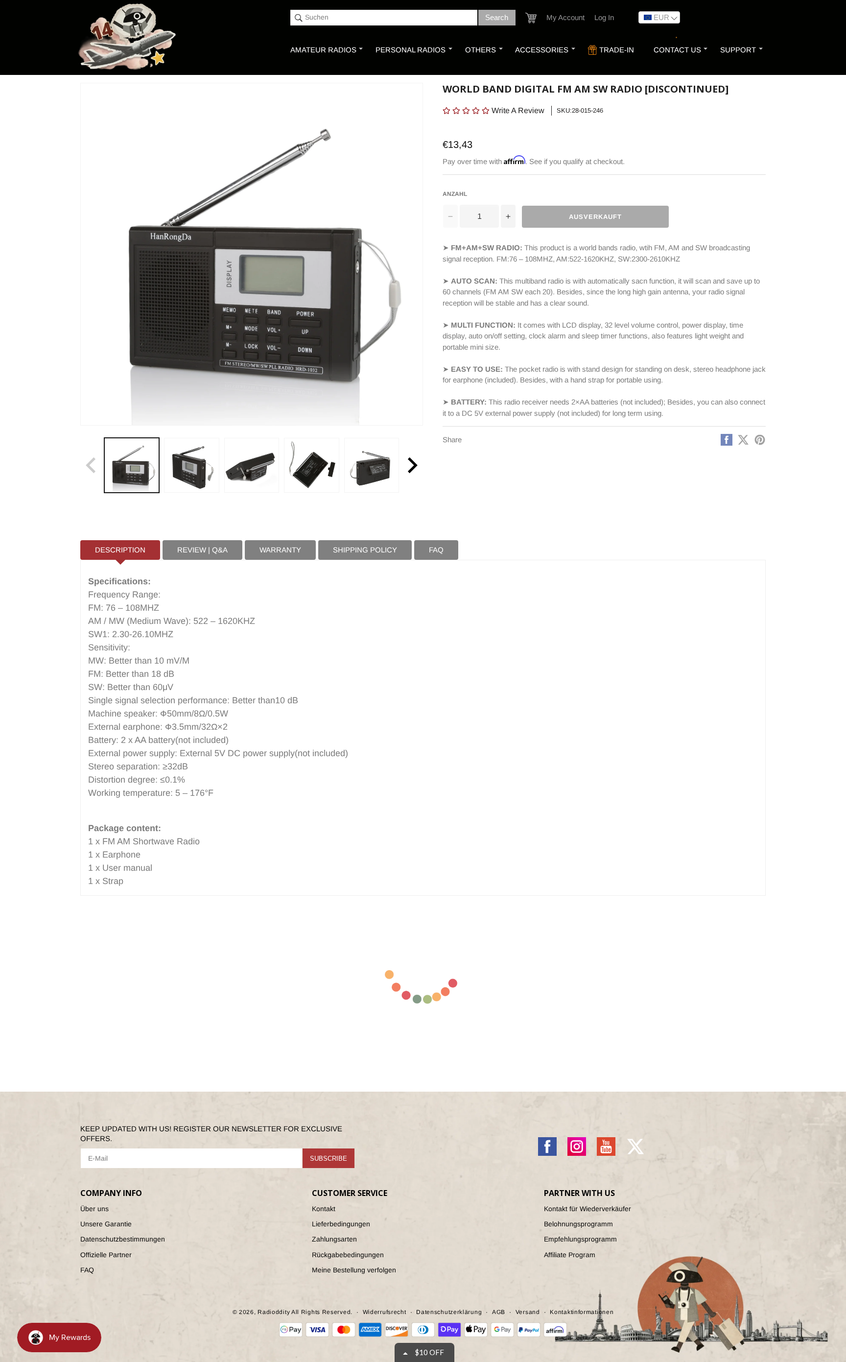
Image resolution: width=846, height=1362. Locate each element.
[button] (544, 70)
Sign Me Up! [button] (507, 178)
